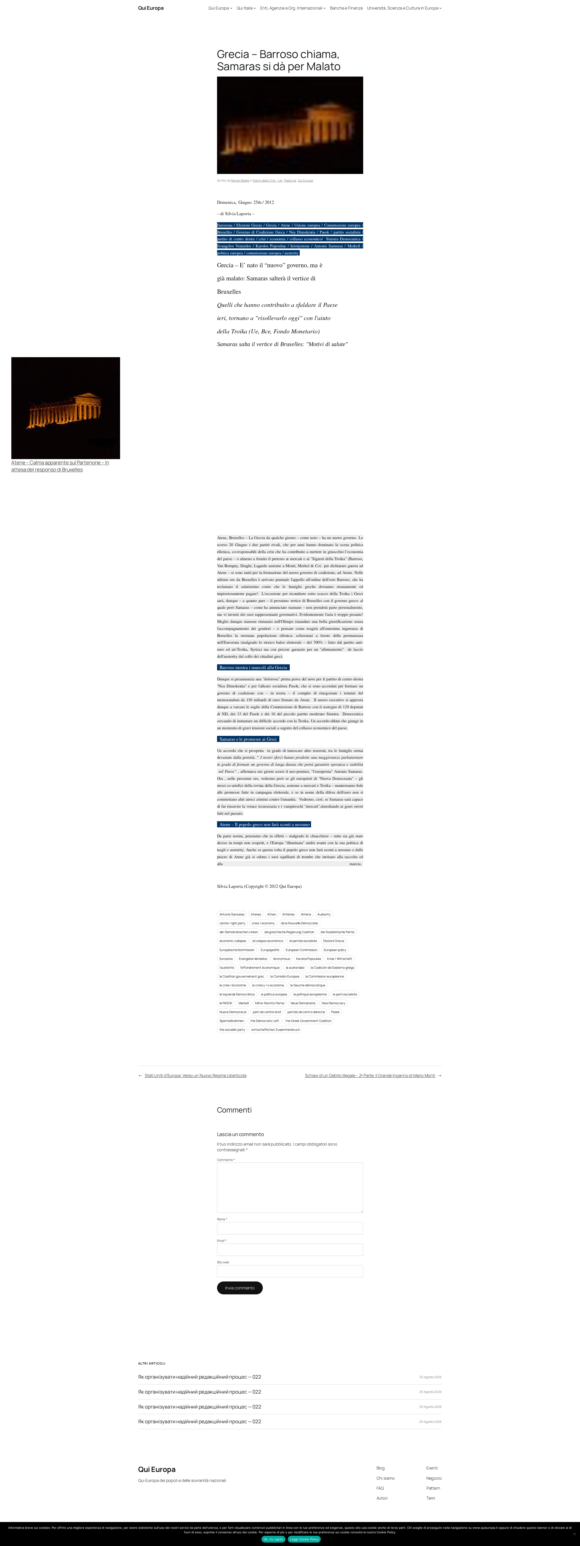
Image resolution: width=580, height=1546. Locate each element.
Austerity (324, 914)
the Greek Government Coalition (308, 1021)
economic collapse (233, 941)
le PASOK (226, 1003)
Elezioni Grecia (333, 941)
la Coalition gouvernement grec (242, 976)
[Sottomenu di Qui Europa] (231, 8)
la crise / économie (233, 985)
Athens (306, 914)
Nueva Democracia (233, 1012)
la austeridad (295, 967)
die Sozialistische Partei (337, 932)
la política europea (274, 994)
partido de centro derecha (306, 1012)
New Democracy (333, 1003)
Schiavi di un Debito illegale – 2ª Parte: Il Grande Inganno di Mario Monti (370, 1075)
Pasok (335, 1012)
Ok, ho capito (273, 1539)
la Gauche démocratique (307, 985)
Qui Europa (151, 8)
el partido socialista (303, 941)
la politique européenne (310, 994)
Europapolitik (270, 950)
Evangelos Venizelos (253, 958)
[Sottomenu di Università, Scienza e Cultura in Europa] (440, 8)
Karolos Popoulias (308, 958)
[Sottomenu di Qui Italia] (255, 8)
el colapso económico (267, 941)
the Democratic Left (264, 1021)
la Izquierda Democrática (237, 994)
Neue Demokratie (303, 1003)
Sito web (223, 1262)
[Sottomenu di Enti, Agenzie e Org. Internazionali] (324, 8)
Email (222, 1240)
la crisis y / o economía (268, 985)
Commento (226, 1160)
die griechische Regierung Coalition (289, 932)
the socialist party (232, 1029)
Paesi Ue (290, 180)
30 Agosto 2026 (430, 1377)
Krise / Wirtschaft (339, 958)
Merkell (244, 1003)
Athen (271, 914)
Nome (222, 1219)
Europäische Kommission (237, 950)
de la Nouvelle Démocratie (299, 923)
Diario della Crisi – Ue (267, 180)
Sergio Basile (240, 180)
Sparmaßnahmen (232, 1021)
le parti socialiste (345, 994)
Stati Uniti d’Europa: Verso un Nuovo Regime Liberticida (195, 1075)
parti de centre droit (267, 1012)
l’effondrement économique (260, 967)
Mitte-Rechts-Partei (269, 1003)
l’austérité (227, 967)
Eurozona (226, 958)
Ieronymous (281, 958)
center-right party (232, 923)
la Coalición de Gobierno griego (332, 967)
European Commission (301, 950)
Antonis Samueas (232, 914)
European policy (335, 950)
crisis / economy (263, 923)
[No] (574, 1534)
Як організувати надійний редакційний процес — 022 (199, 1377)
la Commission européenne (324, 976)
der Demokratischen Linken (239, 932)
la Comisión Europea (284, 976)
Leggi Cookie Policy (304, 1539)
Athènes (288, 914)
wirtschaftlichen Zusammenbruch (275, 1029)
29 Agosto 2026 (430, 1391)
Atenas (256, 914)
